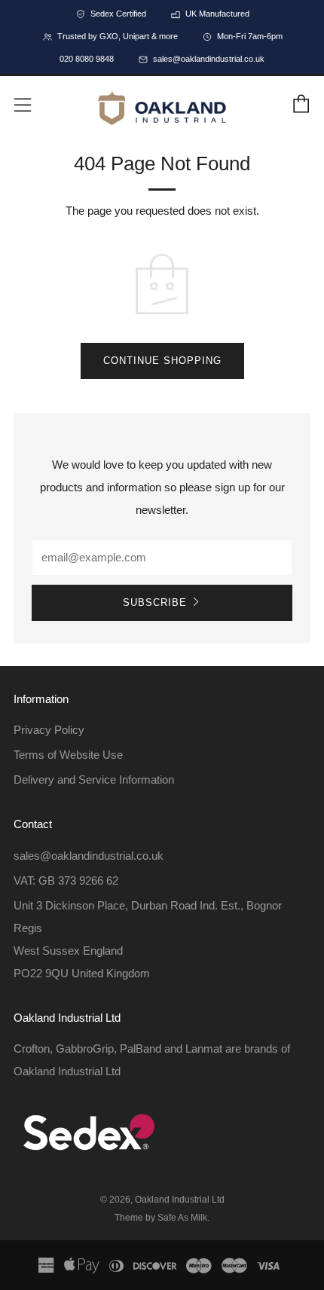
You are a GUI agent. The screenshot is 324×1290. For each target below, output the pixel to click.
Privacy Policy (49, 729)
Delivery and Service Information (94, 779)
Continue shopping (162, 360)
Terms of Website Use (68, 754)
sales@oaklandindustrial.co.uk (89, 855)
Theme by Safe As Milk (161, 1217)
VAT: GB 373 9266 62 (66, 880)
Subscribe (155, 602)
